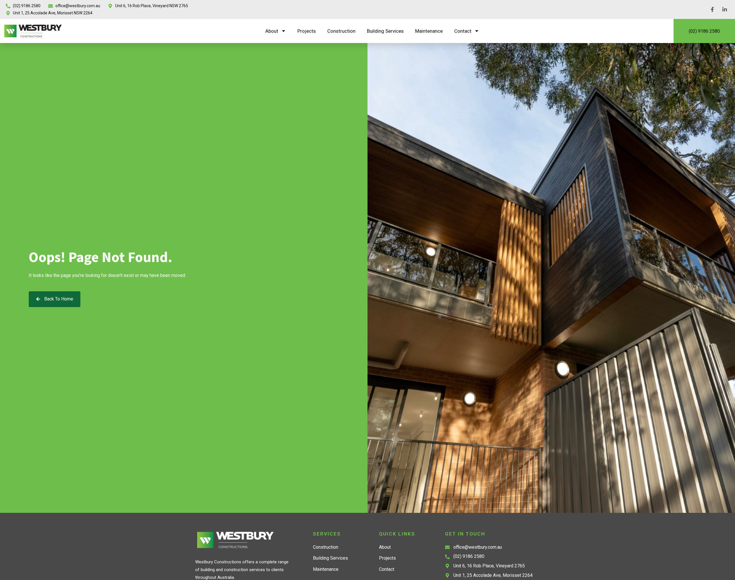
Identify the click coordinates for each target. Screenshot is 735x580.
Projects (306, 31)
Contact (462, 31)
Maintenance (429, 31)
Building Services (385, 31)
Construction (341, 31)
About (271, 31)
